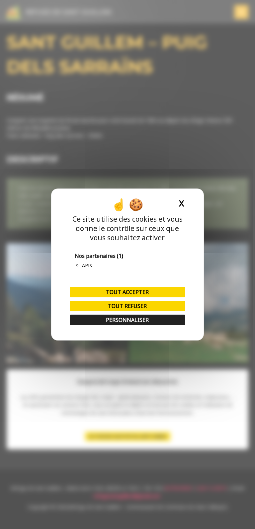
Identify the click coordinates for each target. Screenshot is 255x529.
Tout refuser (127, 306)
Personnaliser (127, 320)
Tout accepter (127, 292)
